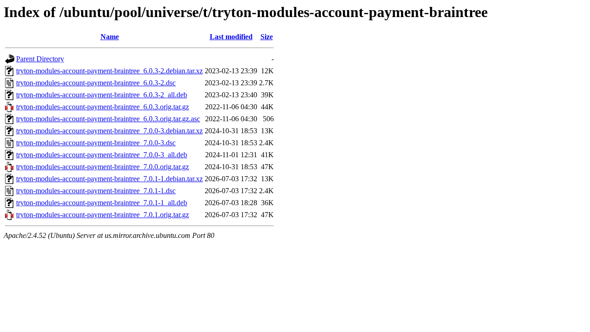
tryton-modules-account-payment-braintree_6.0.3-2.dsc (96, 83)
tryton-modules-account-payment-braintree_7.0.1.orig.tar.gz (102, 215)
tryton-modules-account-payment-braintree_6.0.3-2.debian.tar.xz (109, 71)
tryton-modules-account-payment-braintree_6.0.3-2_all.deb (101, 95)
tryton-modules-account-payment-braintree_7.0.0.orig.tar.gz (102, 167)
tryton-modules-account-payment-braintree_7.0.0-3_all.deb (101, 155)
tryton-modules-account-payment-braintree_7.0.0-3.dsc (96, 143)
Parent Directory (40, 59)
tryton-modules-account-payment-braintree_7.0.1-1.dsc (96, 191)
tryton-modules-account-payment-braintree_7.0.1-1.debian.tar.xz (109, 179)
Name (109, 37)
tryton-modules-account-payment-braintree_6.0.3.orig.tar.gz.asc (108, 119)
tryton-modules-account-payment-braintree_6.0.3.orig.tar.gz (102, 107)
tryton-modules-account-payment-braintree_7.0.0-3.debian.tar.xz (109, 131)
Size (266, 37)
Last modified (231, 37)
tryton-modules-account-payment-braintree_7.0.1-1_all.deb (101, 203)
